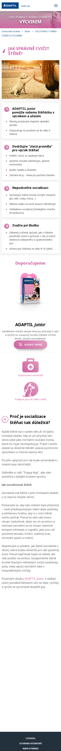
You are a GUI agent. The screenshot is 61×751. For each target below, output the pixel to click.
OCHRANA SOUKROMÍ (30, 743)
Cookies (30, 738)
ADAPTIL (34, 579)
